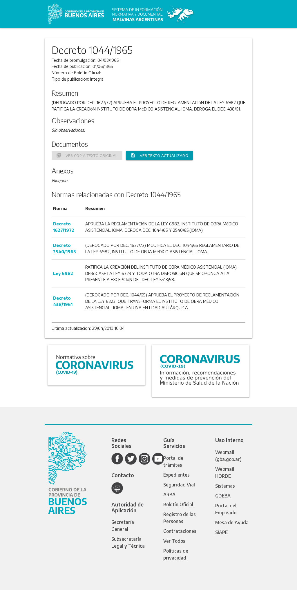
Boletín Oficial (178, 504)
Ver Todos (174, 541)
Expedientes (176, 475)
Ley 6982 (63, 273)
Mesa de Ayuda (232, 522)
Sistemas (225, 486)
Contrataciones (179, 531)
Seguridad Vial (179, 485)
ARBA (169, 494)
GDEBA (223, 496)
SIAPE (221, 532)
